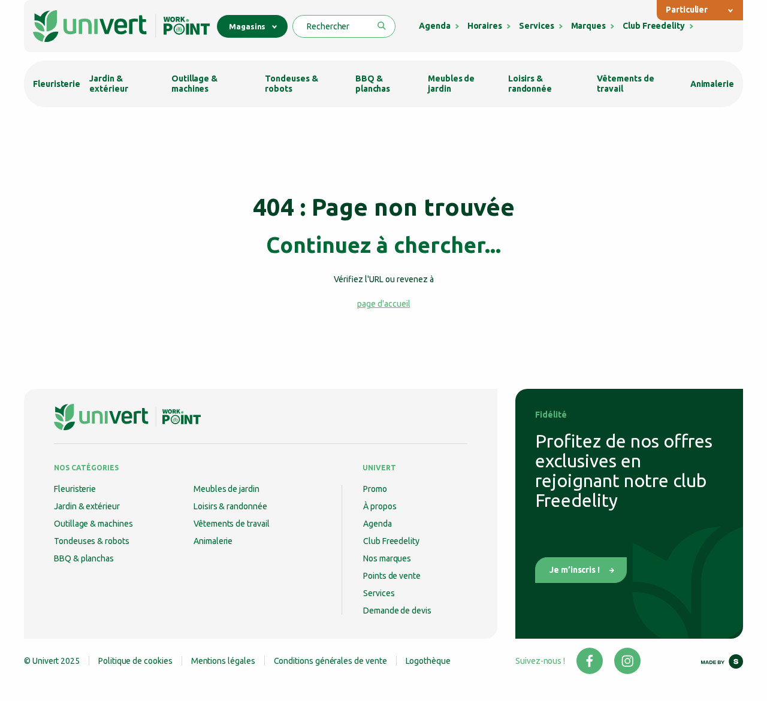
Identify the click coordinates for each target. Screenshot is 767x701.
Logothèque (428, 661)
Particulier (687, 9)
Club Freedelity (654, 26)
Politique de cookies (135, 661)
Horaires (484, 26)
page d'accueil (383, 304)
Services (536, 26)
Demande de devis (397, 610)
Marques (588, 26)
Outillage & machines (194, 83)
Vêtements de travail (625, 83)
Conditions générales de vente (330, 661)
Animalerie (712, 84)
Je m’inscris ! (574, 570)
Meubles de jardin (451, 83)
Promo (375, 489)
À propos (379, 506)
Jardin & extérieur (108, 83)
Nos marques (387, 558)
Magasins (247, 26)
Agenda (435, 26)
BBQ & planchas (372, 83)
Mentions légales (223, 661)
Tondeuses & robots (291, 83)
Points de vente (392, 576)
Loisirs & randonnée (530, 83)
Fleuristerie (56, 84)
